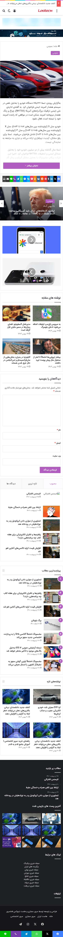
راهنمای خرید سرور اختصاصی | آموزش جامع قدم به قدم (16, 742)
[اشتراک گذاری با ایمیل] (8, 179)
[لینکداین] (51, 179)
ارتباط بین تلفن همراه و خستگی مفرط (24, 507)
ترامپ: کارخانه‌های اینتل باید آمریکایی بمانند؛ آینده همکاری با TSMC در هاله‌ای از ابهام (32, 211)
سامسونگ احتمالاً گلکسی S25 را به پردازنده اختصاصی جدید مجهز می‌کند (22, 635)
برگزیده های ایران (31, 866)
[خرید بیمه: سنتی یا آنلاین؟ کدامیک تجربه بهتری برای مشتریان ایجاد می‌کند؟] (51, 818)
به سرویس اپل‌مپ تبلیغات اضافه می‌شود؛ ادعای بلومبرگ (47, 325)
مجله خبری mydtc (31, 879)
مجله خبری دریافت (31, 886)
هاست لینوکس (19, 911)
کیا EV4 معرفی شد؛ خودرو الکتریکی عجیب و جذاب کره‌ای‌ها (49, 710)
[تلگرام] (18, 179)
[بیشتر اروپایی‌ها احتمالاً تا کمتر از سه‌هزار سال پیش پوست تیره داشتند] (47, 346)
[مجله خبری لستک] (45, 11)
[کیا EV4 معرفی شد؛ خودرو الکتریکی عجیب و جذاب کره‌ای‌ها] (47, 696)
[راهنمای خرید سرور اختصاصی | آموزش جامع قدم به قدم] (16, 730)
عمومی (49, 46)
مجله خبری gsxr (31, 876)
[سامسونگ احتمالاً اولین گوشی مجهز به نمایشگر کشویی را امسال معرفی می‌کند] (52, 665)
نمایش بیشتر (32, 165)
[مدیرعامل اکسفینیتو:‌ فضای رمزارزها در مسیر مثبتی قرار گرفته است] (16, 313)
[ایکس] (55, 179)
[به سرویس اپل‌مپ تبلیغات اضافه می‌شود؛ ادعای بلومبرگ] (47, 313)
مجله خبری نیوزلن (31, 873)
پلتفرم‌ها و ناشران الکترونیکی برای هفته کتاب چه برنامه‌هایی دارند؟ (24, 536)
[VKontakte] (38, 179)
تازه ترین (32, 484)
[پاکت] (31, 179)
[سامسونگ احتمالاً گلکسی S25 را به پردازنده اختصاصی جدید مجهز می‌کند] (52, 638)
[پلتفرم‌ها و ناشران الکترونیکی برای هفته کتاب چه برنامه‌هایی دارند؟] (51, 538)
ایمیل (58, 443)
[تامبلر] (48, 179)
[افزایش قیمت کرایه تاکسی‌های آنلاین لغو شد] (51, 552)
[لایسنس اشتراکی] (51, 498)
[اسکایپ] (28, 179)
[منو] (56, 12)
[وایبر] (14, 179)
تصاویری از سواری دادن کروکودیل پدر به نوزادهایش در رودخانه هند (23, 522)
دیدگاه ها (11, 484)
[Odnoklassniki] (35, 179)
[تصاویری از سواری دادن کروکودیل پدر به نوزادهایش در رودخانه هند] (51, 525)
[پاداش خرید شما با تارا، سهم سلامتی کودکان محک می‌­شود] (11, 842)
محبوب (53, 484)
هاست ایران (42, 916)
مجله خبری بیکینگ (31, 863)
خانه (56, 46)
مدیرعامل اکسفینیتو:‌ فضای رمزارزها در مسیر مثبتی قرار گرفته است (18, 327)
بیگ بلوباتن (36, 620)
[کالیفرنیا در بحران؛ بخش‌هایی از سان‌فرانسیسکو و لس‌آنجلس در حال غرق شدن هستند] (16, 346)
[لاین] (11, 179)
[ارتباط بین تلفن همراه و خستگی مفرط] (51, 511)
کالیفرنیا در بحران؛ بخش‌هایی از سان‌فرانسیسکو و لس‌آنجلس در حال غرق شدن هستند (16, 360)
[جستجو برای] (3, 12)
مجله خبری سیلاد (31, 882)
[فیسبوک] (59, 179)
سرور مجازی (33, 911)
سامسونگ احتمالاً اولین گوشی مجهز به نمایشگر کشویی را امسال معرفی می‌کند (24, 663)
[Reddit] (42, 179)
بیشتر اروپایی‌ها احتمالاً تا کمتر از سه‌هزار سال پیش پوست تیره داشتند (47, 360)
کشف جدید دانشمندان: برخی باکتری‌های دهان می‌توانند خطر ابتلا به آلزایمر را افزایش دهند (16, 710)
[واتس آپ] (21, 179)
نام (59, 430)
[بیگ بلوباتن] (52, 624)
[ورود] (14, 12)
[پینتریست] (45, 179)
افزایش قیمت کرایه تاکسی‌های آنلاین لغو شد (23, 549)
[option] (31, 203)
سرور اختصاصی (16, 916)
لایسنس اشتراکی (33, 493)
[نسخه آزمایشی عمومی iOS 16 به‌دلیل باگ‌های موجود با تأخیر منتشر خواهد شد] (52, 652)
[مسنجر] (25, 179)
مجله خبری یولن (31, 869)
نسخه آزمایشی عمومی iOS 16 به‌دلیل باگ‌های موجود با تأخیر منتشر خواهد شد (23, 649)
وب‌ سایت (57, 456)
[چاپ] (4, 179)
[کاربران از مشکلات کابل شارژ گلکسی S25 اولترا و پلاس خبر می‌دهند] (51, 842)
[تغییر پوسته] (9, 12)
